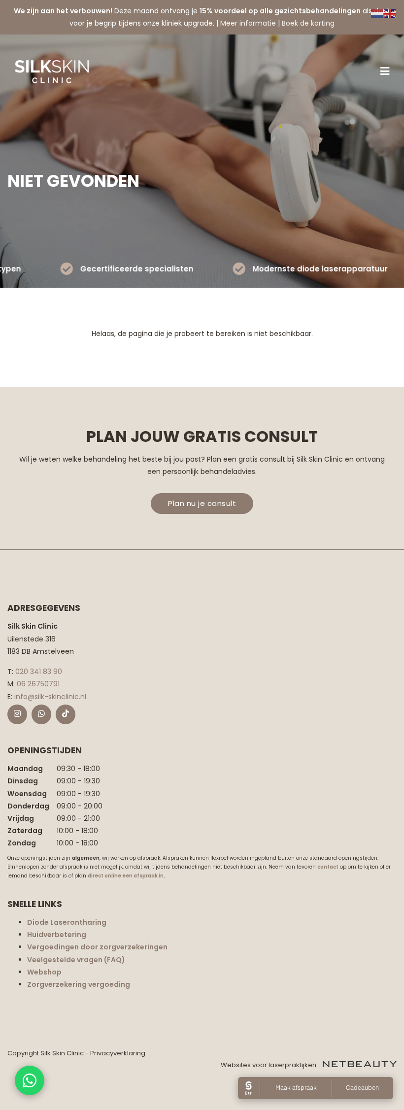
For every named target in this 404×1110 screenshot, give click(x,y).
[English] (390, 13)
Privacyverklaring (117, 1053)
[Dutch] (377, 13)
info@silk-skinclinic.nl (50, 697)
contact (327, 867)
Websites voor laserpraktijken (269, 1065)
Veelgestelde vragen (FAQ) (76, 960)
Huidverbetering (56, 935)
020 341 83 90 (38, 671)
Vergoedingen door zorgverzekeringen (97, 947)
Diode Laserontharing (66, 922)
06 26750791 (38, 684)
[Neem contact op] (29, 1080)
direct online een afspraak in (126, 875)
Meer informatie (248, 23)
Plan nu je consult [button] (202, 503)
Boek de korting (308, 23)
